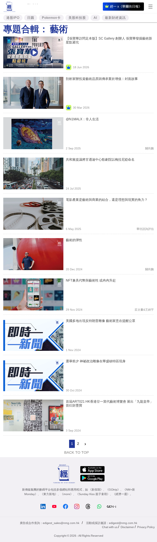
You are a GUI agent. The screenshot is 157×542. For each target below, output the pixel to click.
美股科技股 (77, 17)
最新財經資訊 (115, 17)
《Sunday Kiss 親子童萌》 (93, 494)
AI (95, 17)
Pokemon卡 (51, 17)
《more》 (67, 494)
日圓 (30, 17)
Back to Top (76, 452)
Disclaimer (127, 527)
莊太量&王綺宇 (144, 309)
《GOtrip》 (113, 489)
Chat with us (110, 527)
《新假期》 (96, 489)
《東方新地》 (49, 494)
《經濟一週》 (121, 494)
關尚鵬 (149, 148)
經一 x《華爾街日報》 (126, 6)
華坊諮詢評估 (145, 229)
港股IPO (12, 17)
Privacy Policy (146, 527)
